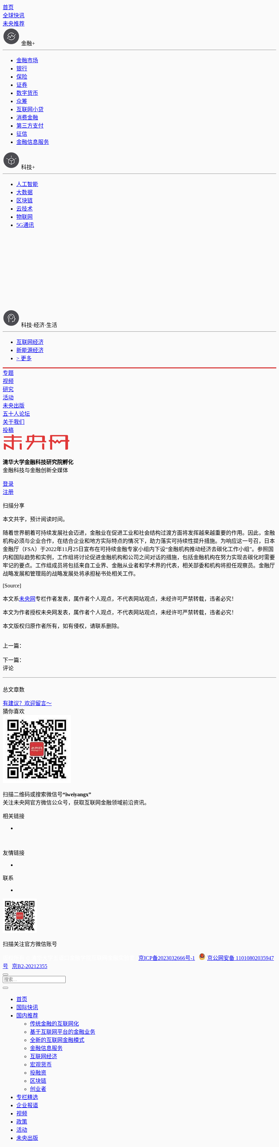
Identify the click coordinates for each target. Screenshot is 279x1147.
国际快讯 (27, 1007)
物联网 (24, 217)
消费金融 (27, 117)
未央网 (27, 599)
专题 (8, 373)
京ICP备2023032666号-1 (166, 958)
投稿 (8, 430)
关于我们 (13, 422)
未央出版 (13, 406)
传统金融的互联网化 (54, 1024)
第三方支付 (30, 126)
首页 (8, 7)
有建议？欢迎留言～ (27, 703)
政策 (21, 1122)
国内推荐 (27, 1015)
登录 (8, 484)
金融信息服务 (32, 142)
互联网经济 (30, 342)
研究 (8, 389)
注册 (8, 492)
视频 (8, 381)
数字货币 (27, 93)
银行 (21, 68)
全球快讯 (13, 15)
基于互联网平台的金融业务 (62, 1032)
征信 (21, 134)
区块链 (24, 200)
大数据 (24, 192)
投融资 (38, 1073)
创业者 (38, 1089)
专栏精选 (27, 1097)
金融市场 (27, 60)
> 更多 (24, 358)
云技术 (24, 209)
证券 (21, 85)
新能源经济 (30, 350)
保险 (21, 77)
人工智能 (27, 184)
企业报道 (27, 1105)
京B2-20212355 (29, 966)
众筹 (21, 101)
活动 (8, 397)
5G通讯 (25, 225)
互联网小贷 (30, 109)
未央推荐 (13, 24)
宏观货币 (41, 1064)
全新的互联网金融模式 (57, 1040)
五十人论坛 (16, 414)
